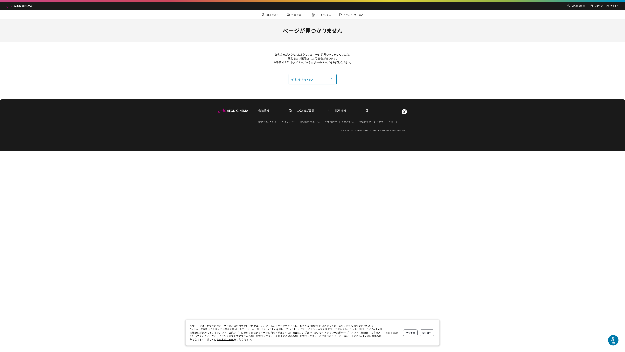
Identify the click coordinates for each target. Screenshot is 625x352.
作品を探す (297, 14)
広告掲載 (346, 121)
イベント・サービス (354, 14)
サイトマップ (393, 121)
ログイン (599, 5)
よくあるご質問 (305, 110)
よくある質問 (578, 5)
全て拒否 (410, 332)
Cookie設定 (392, 332)
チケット (614, 5)
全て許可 (426, 332)
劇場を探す (272, 14)
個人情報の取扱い (308, 121)
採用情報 (340, 110)
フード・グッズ (323, 14)
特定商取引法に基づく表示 (371, 121)
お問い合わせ (331, 121)
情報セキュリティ (265, 121)
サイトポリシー (288, 121)
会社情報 (263, 110)
